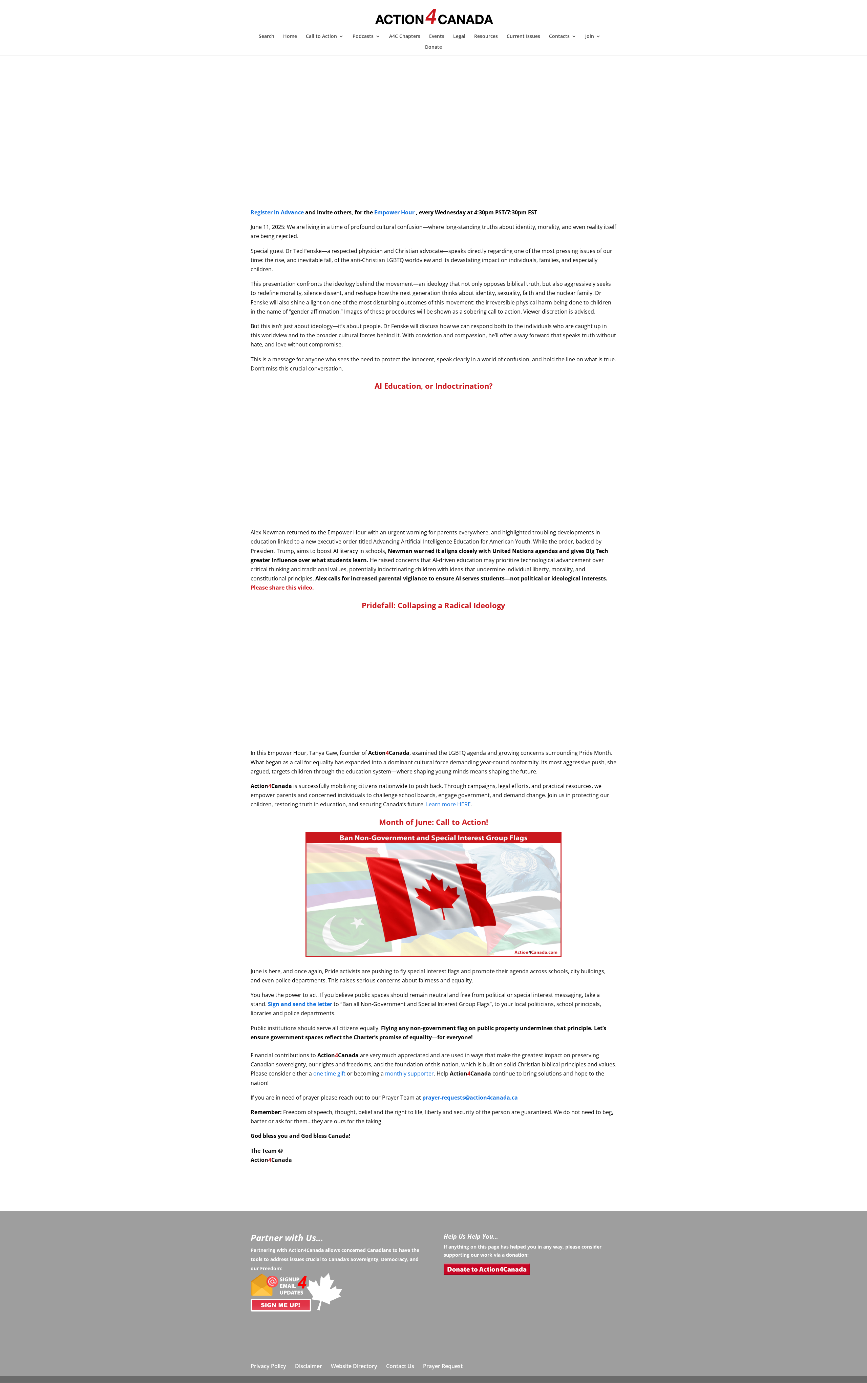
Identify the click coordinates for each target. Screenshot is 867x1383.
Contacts (559, 36)
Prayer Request (443, 1366)
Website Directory (354, 1366)
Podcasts (363, 36)
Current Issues (523, 36)
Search (266, 36)
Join (589, 36)
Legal (459, 36)
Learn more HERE (448, 804)
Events (436, 36)
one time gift (329, 1073)
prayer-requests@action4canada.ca (470, 1097)
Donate (433, 47)
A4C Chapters (404, 36)
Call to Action (321, 36)
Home (290, 36)
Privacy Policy (268, 1366)
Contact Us (400, 1366)
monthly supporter (409, 1073)
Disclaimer (308, 1366)
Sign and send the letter (300, 1004)
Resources (486, 36)
